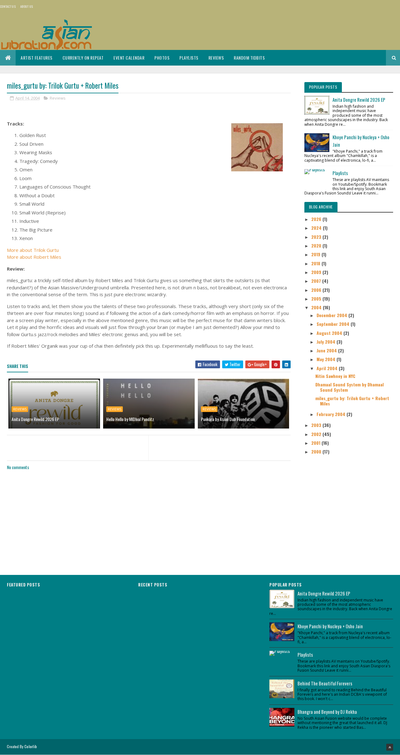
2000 (316, 451)
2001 (316, 442)
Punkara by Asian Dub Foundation (228, 419)
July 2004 (327, 341)
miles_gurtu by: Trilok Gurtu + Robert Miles (352, 401)
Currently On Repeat (83, 57)
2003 (316, 425)
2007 (316, 280)
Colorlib (30, 746)
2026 (316, 219)
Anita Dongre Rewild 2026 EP (35, 419)
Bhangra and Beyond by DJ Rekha (327, 711)
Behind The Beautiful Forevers (325, 683)
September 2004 (334, 324)
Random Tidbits (249, 57)
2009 (316, 272)
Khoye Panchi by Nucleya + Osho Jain (330, 626)
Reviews (216, 57)
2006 (316, 290)
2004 (317, 307)
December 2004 (332, 315)
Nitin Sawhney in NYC (335, 376)
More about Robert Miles (34, 257)
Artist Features (36, 57)
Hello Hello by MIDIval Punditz (130, 419)
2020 (316, 245)
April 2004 (328, 368)
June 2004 (327, 350)
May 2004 (327, 359)
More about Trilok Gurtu (33, 250)
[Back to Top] (389, 747)
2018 (316, 263)
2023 (316, 236)
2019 (316, 254)
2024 (317, 227)
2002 (316, 434)
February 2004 (332, 414)
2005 (316, 298)
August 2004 (330, 333)
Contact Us (8, 6)
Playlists (188, 57)
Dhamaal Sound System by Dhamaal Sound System (349, 387)
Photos (161, 57)
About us (26, 6)
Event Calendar (128, 57)
